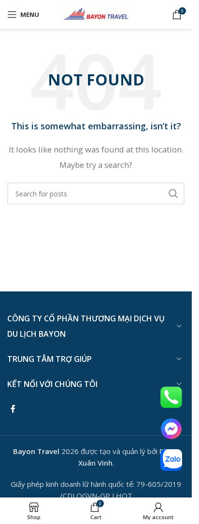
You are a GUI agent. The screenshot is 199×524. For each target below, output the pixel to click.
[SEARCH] (173, 193)
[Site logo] (96, 13)
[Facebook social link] (13, 408)
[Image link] (171, 396)
